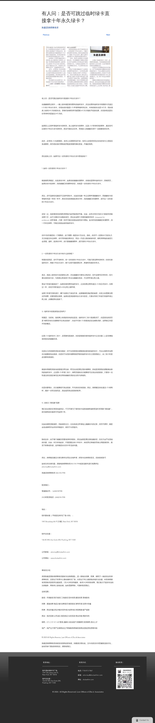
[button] (49, 6)
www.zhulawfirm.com (58, 558)
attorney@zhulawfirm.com (51, 467)
